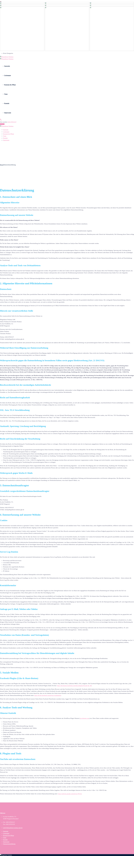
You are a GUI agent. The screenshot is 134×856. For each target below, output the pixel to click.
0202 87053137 (12, 122)
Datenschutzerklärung (9, 844)
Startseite (7, 66)
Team (6, 94)
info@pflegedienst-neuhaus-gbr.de (12, 828)
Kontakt (6, 103)
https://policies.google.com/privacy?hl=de (70, 794)
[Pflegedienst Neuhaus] (6, 57)
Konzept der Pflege (10, 84)
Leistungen (7, 75)
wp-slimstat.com (84, 718)
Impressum (7, 112)
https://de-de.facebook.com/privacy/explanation (47, 695)
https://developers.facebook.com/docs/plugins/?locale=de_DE (74, 685)
